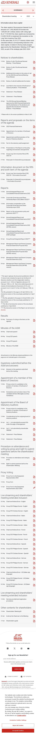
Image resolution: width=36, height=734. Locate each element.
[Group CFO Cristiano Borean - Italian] (34, 525)
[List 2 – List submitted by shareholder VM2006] (34, 429)
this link (3, 310)
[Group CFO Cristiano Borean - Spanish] (34, 553)
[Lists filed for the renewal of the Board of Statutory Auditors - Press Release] (34, 87)
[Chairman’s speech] (34, 332)
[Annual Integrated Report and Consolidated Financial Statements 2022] (34, 192)
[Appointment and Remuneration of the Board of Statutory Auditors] (34, 138)
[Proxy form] (34, 482)
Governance (18, 10)
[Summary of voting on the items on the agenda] (34, 320)
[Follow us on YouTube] (28, 648)
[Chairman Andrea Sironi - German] (34, 558)
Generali (4, 681)
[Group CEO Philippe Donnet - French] (34, 535)
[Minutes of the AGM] (34, 346)
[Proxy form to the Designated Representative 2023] (34, 477)
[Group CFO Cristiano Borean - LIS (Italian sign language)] (34, 585)
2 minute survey (12, 676)
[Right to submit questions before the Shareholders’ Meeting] (34, 464)
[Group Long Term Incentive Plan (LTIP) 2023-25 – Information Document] (34, 174)
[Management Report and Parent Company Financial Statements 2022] (34, 258)
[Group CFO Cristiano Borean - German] (34, 568)
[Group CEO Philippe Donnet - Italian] (34, 520)
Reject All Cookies (18, 725)
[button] (33, 10)
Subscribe (18, 669)
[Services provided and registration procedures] (34, 600)
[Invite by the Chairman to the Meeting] (34, 616)
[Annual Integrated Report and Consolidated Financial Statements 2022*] (34, 218)
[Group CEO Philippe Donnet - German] (34, 563)
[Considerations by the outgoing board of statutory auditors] (34, 417)
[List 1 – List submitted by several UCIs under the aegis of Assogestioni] (34, 423)
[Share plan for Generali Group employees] (34, 160)
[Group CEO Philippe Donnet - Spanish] (34, 549)
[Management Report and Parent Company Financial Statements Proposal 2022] (34, 244)
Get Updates (27, 676)
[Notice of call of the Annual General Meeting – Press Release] (34, 62)
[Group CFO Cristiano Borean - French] (34, 539)
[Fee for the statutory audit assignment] (34, 143)
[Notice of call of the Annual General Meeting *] (34, 68)
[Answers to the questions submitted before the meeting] (34, 370)
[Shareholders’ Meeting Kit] (34, 611)
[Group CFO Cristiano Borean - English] (34, 511)
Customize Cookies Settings (18, 720)
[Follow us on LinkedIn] (7, 648)
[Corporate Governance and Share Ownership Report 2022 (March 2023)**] (34, 198)
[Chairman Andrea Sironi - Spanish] (34, 544)
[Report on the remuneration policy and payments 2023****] (34, 212)
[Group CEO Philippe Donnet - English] (34, 506)
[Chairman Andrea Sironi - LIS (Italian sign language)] (34, 573)
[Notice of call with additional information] (34, 81)
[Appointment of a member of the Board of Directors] (34, 132)
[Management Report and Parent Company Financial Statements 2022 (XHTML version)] (34, 265)
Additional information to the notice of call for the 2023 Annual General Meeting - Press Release (18, 75)
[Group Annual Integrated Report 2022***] (34, 239)
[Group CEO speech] (34, 337)
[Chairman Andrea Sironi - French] (34, 530)
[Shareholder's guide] (34, 621)
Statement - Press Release (14, 92)
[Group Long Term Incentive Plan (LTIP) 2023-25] (34, 155)
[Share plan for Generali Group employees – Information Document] (34, 180)
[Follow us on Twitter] (14, 648)
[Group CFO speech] (34, 341)
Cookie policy (21, 715)
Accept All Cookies (18, 730)
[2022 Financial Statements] (34, 127)
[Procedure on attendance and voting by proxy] (34, 458)
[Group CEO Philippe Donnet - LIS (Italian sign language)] (34, 579)
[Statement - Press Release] (34, 92)
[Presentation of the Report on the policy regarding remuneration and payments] (34, 149)
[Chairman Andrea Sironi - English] (34, 502)
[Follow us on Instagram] (21, 648)
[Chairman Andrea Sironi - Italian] (34, 516)
